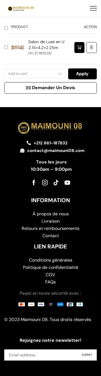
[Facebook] (33, 182)
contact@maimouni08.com (55, 150)
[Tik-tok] (56, 182)
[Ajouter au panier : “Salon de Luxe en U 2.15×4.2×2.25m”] (79, 47)
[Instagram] (45, 182)
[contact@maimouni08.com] (22, 150)
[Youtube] (67, 182)
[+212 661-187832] (29, 143)
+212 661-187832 (51, 143)
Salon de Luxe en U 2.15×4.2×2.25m (46, 44)
